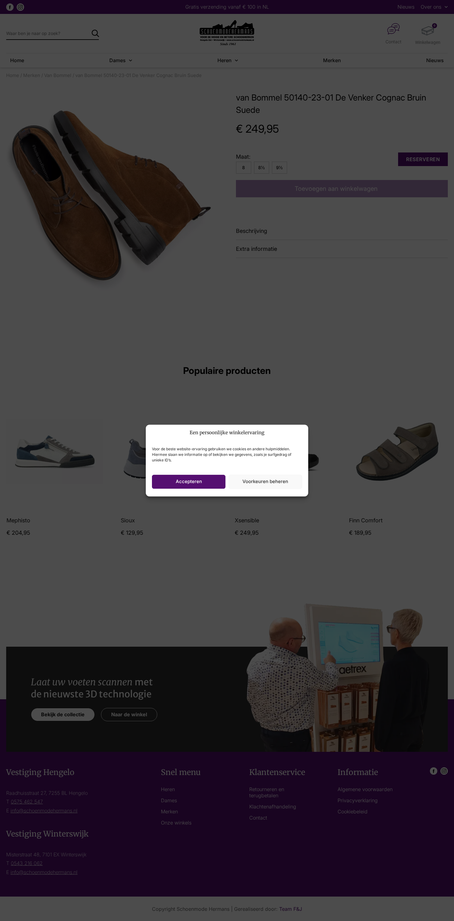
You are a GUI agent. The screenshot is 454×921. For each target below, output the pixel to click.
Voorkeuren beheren (265, 481)
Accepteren (189, 481)
